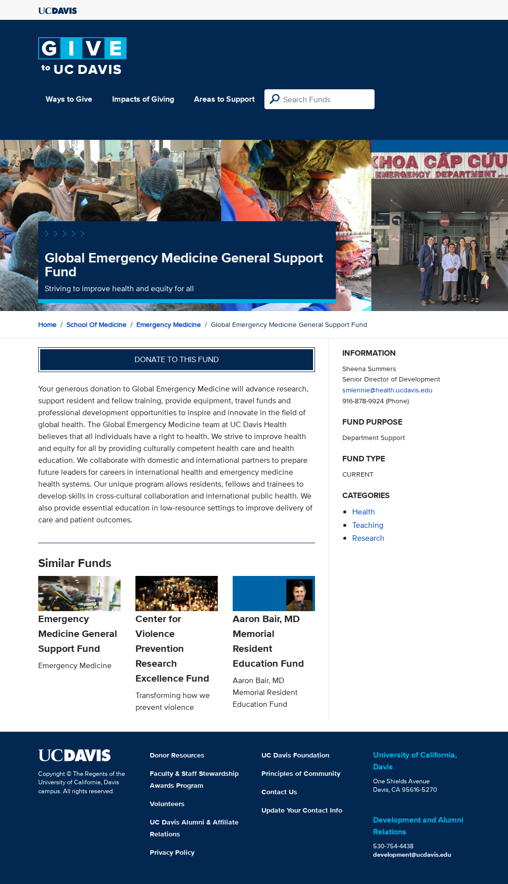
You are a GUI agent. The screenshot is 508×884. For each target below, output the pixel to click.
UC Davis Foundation (295, 755)
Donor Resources (177, 755)
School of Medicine (96, 324)
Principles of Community (300, 773)
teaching (367, 525)
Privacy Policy (172, 852)
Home (47, 324)
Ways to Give (69, 99)
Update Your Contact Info (301, 810)
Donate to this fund (176, 359)
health (363, 511)
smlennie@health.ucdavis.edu (387, 389)
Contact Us (279, 792)
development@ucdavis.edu (412, 854)
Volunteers (167, 804)
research (368, 538)
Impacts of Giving (143, 99)
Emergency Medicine (168, 324)
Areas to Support (224, 99)
